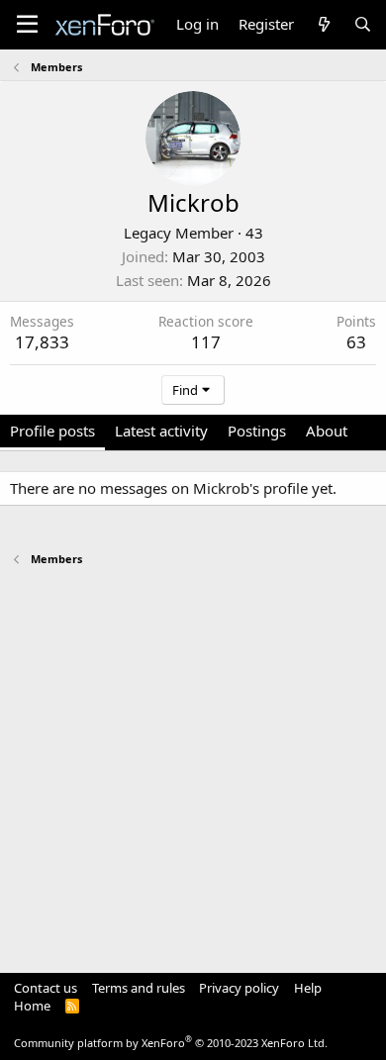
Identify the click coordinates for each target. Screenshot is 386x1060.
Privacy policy (239, 988)
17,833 (42, 342)
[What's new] (323, 24)
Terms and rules (138, 988)
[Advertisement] (193, 760)
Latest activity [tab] (161, 430)
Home (32, 1005)
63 (356, 342)
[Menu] (27, 24)
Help (308, 988)
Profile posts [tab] (52, 430)
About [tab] (326, 430)
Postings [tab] (257, 430)
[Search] (362, 24)
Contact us (45, 988)
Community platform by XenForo (171, 1042)
